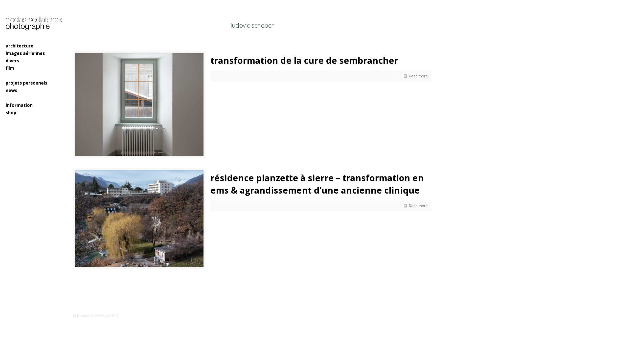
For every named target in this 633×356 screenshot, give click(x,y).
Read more (418, 75)
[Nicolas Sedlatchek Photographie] (34, 21)
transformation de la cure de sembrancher (304, 60)
